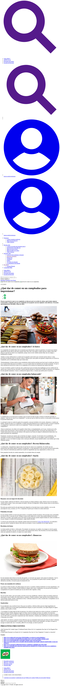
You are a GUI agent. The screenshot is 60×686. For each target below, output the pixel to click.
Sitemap (48, 677)
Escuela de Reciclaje (9, 63)
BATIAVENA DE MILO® (13, 248)
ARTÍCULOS (7, 60)
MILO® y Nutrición (9, 662)
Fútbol (8, 260)
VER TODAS (10, 252)
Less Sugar (13, 280)
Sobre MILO (7, 58)
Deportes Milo (7, 665)
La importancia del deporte (13, 263)
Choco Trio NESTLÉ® (43, 521)
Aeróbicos (9, 259)
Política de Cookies (30, 677)
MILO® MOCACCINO (13, 250)
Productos (6, 238)
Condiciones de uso (20, 677)
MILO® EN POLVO (12, 240)
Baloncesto (9, 257)
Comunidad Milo (8, 267)
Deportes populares (11, 256)
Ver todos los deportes (12, 262)
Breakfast (3, 280)
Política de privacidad (40, 677)
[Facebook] (5, 296)
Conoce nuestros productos (13, 239)
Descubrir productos (9, 661)
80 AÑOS (6, 264)
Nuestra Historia (11, 266)
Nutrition (8, 280)
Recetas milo (7, 245)
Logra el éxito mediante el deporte (15, 255)
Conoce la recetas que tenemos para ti (16, 246)
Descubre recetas (8, 664)
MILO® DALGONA (12, 249)
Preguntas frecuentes (9, 61)
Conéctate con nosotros (9, 677)
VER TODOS (10, 242)
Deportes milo (7, 253)
